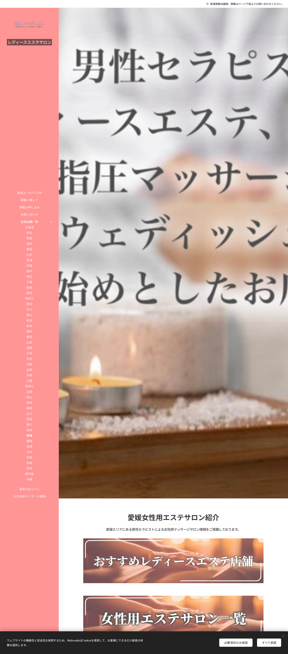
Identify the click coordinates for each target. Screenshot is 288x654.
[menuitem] (29, 192)
